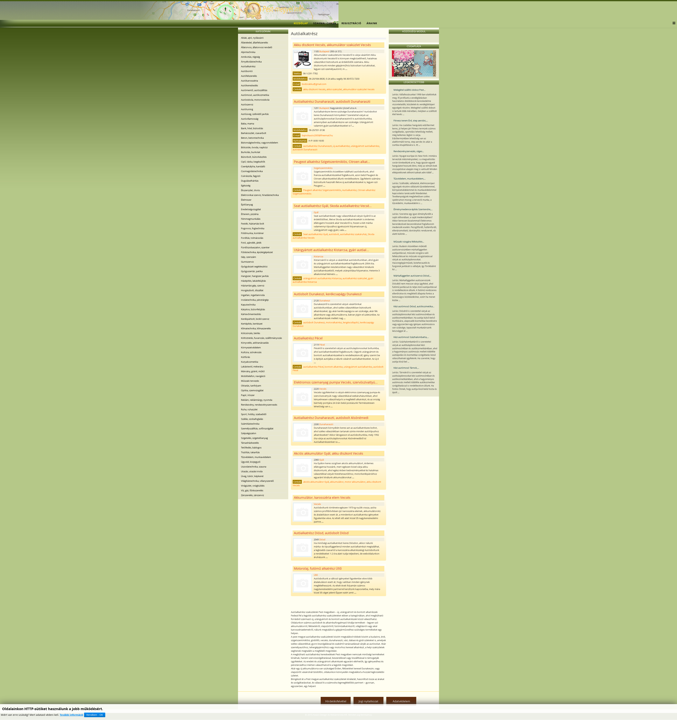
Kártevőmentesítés (251, 314)
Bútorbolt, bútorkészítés (254, 156)
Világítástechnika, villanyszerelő (257, 480)
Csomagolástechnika (252, 171)
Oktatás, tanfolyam (251, 385)
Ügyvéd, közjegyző (250, 461)
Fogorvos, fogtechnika (252, 228)
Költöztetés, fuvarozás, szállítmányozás (261, 338)
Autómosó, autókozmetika (255, 95)
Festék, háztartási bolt (252, 223)
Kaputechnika (248, 304)
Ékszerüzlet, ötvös (250, 190)
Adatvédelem (401, 701)
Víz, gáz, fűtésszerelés (252, 490)
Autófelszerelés (249, 75)
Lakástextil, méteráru (252, 366)
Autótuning (247, 109)
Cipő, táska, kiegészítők (253, 161)
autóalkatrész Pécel (313, 366)
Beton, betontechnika (252, 137)
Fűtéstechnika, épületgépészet (257, 252)
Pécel (322, 344)
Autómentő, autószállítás (254, 90)
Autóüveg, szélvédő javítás (255, 114)
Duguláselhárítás (249, 180)
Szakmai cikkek (324, 23)
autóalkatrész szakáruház (353, 234)
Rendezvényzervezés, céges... (409, 151)
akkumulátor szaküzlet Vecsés (358, 89)
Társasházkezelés (250, 442)
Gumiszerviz (247, 261)
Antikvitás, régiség (250, 56)
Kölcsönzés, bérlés (250, 333)
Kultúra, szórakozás (251, 352)
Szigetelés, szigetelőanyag (254, 438)
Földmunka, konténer (252, 233)
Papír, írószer (248, 395)
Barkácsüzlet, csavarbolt (253, 133)
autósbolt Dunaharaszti (305, 149)
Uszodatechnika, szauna (253, 466)
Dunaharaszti (326, 424)
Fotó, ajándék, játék (251, 242)
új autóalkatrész (341, 146)
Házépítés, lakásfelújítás (253, 280)
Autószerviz (247, 104)
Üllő (316, 575)
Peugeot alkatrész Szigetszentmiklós (322, 190)
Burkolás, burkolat (250, 152)
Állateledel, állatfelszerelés (254, 42)
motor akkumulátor (355, 481)
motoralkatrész (334, 322)
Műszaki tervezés (250, 380)
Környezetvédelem (251, 347)
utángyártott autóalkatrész (365, 146)
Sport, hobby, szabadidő (253, 414)
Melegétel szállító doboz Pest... (409, 89)
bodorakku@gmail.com (314, 84)
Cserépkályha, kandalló (253, 166)
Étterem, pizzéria (249, 214)
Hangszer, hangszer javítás (255, 276)
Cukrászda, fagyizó (250, 176)
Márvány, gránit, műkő (253, 371)
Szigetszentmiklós (323, 168)
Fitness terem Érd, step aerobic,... (411, 120)
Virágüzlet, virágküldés (252, 485)
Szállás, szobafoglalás (252, 419)
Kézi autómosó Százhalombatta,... (411, 337)
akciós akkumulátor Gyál (316, 481)
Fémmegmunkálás (250, 218)
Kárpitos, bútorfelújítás (253, 309)
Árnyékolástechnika (251, 61)
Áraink (372, 23)
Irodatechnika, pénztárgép (255, 299)
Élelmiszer (246, 199)
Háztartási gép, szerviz (252, 285)
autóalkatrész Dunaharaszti (317, 146)
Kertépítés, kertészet (252, 323)
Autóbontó (247, 71)
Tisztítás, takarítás (250, 452)
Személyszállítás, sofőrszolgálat (257, 428)
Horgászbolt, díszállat (252, 290)
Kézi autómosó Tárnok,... (406, 367)
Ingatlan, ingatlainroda (253, 295)
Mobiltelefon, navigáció (253, 376)
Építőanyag (247, 204)
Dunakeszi (324, 300)
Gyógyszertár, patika (252, 271)
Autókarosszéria (249, 80)
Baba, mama (247, 123)
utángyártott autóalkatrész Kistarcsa (322, 278)
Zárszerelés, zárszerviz (252, 495)
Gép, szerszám (248, 257)
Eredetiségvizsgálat (251, 209)
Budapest (324, 51)
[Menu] (673, 23)
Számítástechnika (250, 423)
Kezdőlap (301, 23)
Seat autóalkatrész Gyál (315, 234)
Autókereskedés (249, 85)
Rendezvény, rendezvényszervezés (259, 404)
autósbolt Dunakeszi (314, 322)
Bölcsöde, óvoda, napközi (254, 147)
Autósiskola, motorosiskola (255, 99)
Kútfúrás (245, 357)
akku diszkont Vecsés (314, 89)
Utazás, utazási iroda (252, 471)
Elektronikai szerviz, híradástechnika (260, 195)
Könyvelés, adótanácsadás (255, 342)
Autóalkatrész (248, 66)
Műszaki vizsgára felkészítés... (409, 241)
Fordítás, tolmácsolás (252, 237)
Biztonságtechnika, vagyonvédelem (259, 142)
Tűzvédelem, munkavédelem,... (410, 178)
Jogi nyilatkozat (368, 701)
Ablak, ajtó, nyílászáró (252, 37)
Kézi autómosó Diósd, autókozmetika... (414, 306)
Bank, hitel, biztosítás (252, 128)
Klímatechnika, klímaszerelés (256, 328)
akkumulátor (337, 481)
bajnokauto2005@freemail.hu (317, 135)
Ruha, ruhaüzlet (249, 409)
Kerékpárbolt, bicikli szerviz (255, 318)
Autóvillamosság (249, 118)
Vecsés (322, 388)
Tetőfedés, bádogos (251, 447)
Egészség (245, 185)
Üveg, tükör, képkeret (252, 476)
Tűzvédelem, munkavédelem (256, 457)
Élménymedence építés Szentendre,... (413, 209)
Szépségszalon (248, 433)
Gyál (316, 212)
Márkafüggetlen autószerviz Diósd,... (412, 275)
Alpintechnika (248, 52)
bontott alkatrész (334, 366)
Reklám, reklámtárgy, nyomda (256, 399)
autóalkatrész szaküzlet (355, 278)
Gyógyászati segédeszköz (254, 266)
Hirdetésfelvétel (335, 701)
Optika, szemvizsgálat (252, 390)
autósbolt (334, 234)
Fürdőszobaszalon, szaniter (255, 247)
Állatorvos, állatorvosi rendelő (256, 47)
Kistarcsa (318, 256)
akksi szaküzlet (334, 89)
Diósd (322, 539)
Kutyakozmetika (249, 361)
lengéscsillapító (351, 322)
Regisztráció (351, 23)
